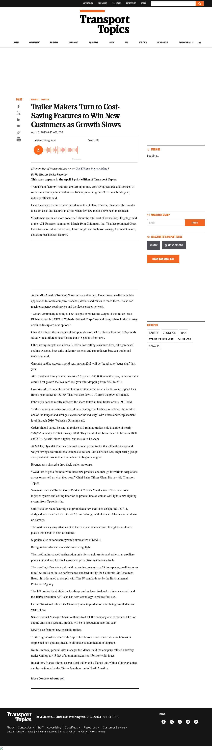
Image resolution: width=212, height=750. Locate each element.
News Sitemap (98, 731)
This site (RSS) (196, 722)
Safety (111, 42)
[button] (18, 133)
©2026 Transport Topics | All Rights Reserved (32, 731)
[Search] (200, 3)
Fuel (126, 42)
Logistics (143, 42)
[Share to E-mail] (18, 126)
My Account (131, 3)
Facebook (163, 722)
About (10, 727)
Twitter (172, 722)
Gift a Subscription (175, 245)
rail (62, 678)
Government (34, 42)
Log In (143, 3)
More (199, 42)
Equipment (93, 42)
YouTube (180, 722)
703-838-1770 (111, 717)
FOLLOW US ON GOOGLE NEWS (163, 258)
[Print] (18, 140)
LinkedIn (188, 722)
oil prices (184, 339)
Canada (154, 346)
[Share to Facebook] (18, 107)
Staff (40, 727)
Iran (183, 333)
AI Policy (82, 731)
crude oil (169, 333)
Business (54, 42)
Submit (195, 222)
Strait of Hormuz (161, 339)
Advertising (88, 3)
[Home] (106, 22)
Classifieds (116, 3)
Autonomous (162, 42)
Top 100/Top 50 (184, 42)
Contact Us (25, 727)
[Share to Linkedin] (18, 120)
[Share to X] (18, 113)
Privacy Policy (67, 731)
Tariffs (154, 333)
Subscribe (102, 3)
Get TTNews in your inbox (91, 168)
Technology (73, 42)
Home (16, 42)
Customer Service (114, 727)
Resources (91, 727)
